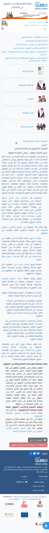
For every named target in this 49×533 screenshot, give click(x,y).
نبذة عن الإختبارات (34, 213)
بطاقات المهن (35, 238)
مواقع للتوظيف (38, 481)
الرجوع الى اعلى (37, 440)
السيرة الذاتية (28, 71)
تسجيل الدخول (41, 22)
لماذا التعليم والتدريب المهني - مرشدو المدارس (29, 48)
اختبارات (31, 99)
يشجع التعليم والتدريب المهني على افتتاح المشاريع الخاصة (24, 429)
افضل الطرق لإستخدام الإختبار (36, 40)
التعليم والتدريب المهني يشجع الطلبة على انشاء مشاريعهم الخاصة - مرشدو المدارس (25, 59)
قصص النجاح (23, 264)
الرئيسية (44, 141)
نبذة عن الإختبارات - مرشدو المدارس (33, 37)
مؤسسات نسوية (38, 490)
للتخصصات (38, 159)
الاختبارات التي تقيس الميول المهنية (21, 199)
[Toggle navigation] (44, 29)
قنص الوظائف (28, 113)
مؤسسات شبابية (38, 486)
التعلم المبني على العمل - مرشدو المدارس (31, 44)
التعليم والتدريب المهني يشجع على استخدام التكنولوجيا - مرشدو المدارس (24, 53)
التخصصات (29, 350)
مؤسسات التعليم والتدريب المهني (21, 348)
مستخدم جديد (31, 22)
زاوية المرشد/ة (22, 313)
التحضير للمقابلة (27, 126)
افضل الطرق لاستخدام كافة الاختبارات (21, 214)
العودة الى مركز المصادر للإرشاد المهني (27, 445)
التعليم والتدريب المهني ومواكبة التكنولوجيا (24, 414)
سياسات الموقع (35, 25)
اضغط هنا (37, 401)
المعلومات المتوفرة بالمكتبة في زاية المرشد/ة (23, 322)
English (26, 25)
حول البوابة (44, 25)
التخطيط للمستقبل (26, 85)
